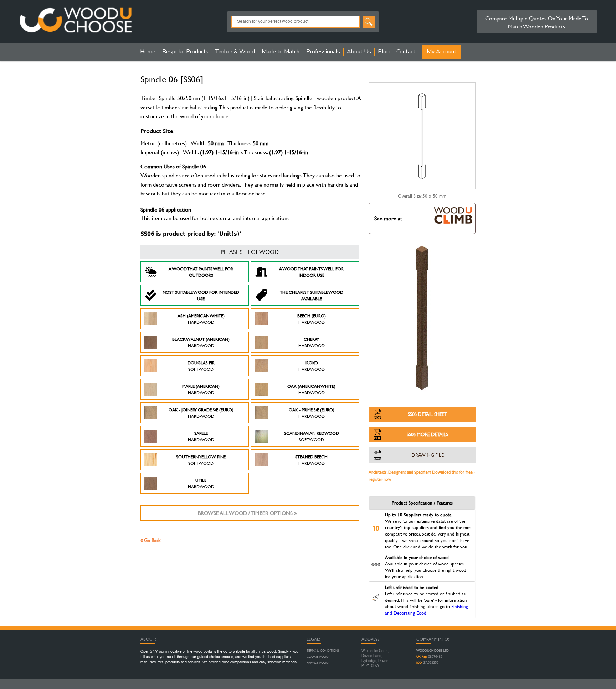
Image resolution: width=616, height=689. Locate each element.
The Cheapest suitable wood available (311, 295)
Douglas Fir (201, 365)
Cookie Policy (318, 656)
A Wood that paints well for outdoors (201, 271)
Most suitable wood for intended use (201, 295)
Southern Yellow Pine (201, 459)
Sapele (201, 436)
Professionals (323, 52)
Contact (405, 52)
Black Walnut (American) (201, 342)
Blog (384, 52)
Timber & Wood (235, 52)
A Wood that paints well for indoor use (311, 271)
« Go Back (150, 540)
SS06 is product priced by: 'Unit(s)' (190, 233)
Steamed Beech (311, 459)
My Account (441, 52)
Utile (201, 483)
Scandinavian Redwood (311, 436)
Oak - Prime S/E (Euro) (311, 412)
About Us (359, 52)
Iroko (311, 365)
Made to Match (280, 52)
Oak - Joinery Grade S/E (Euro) (201, 412)
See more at (388, 218)
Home (147, 52)
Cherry (311, 342)
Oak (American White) (311, 389)
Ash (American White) (201, 318)
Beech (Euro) (311, 318)
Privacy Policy (318, 662)
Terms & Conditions (323, 650)
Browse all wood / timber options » (247, 513)
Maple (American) (201, 389)
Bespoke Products (185, 52)
